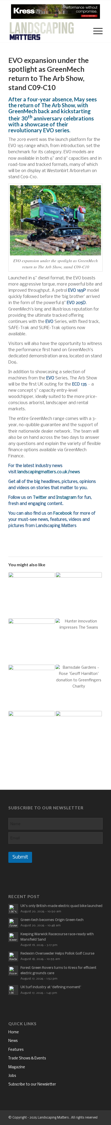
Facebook (62, 513)
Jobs (12, 1076)
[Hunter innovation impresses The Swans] (79, 641)
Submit (20, 857)
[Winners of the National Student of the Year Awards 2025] (79, 734)
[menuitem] (82, 31)
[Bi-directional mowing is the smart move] (31, 734)
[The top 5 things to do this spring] (31, 595)
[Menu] (95, 31)
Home (13, 1032)
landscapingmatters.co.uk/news (49, 472)
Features (15, 1050)
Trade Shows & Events (27, 1058)
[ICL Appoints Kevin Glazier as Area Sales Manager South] (79, 595)
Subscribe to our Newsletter (32, 1085)
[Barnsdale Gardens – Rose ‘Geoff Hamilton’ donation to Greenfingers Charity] (79, 688)
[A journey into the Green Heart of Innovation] (31, 688)
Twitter (40, 497)
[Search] (82, 31)
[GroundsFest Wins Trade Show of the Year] (31, 641)
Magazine (16, 1067)
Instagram (66, 497)
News (13, 1041)
